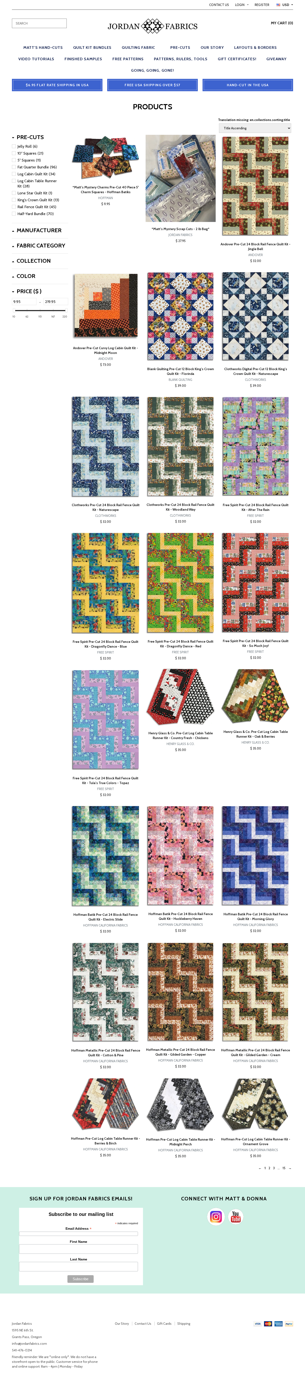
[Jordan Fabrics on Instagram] (215, 1216)
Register (262, 5)
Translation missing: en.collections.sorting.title (254, 120)
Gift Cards (164, 1323)
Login (239, 5)
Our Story (122, 1323)
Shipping (183, 1323)
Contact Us (219, 5)
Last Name (78, 1259)
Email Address (79, 1228)
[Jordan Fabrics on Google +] (235, 1216)
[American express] (278, 1323)
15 (284, 1168)
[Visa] (258, 1323)
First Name (78, 1242)
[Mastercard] (268, 1323)
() (282, 23)
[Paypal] (289, 1323)
